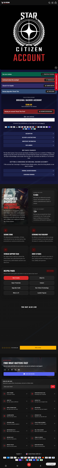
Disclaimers (29, 145)
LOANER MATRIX (50, 85)
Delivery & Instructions (29, 137)
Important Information (29, 141)
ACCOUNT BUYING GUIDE (46, 111)
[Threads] (15, 369)
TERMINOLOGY (50, 79)
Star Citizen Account (29, 97)
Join (53, 386)
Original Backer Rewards (29, 170)
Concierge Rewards (29, 174)
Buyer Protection (16, 283)
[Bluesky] (11, 369)
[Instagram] (5, 369)
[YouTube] (18, 369)
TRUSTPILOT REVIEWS (49, 74)
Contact (42, 283)
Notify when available (56, 82)
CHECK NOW (51, 91)
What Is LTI (16, 293)
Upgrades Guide (16, 288)
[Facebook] (8, 369)
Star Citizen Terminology (42, 288)
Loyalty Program (41, 293)
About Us (41, 278)
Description (29, 133)
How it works (16, 278)
